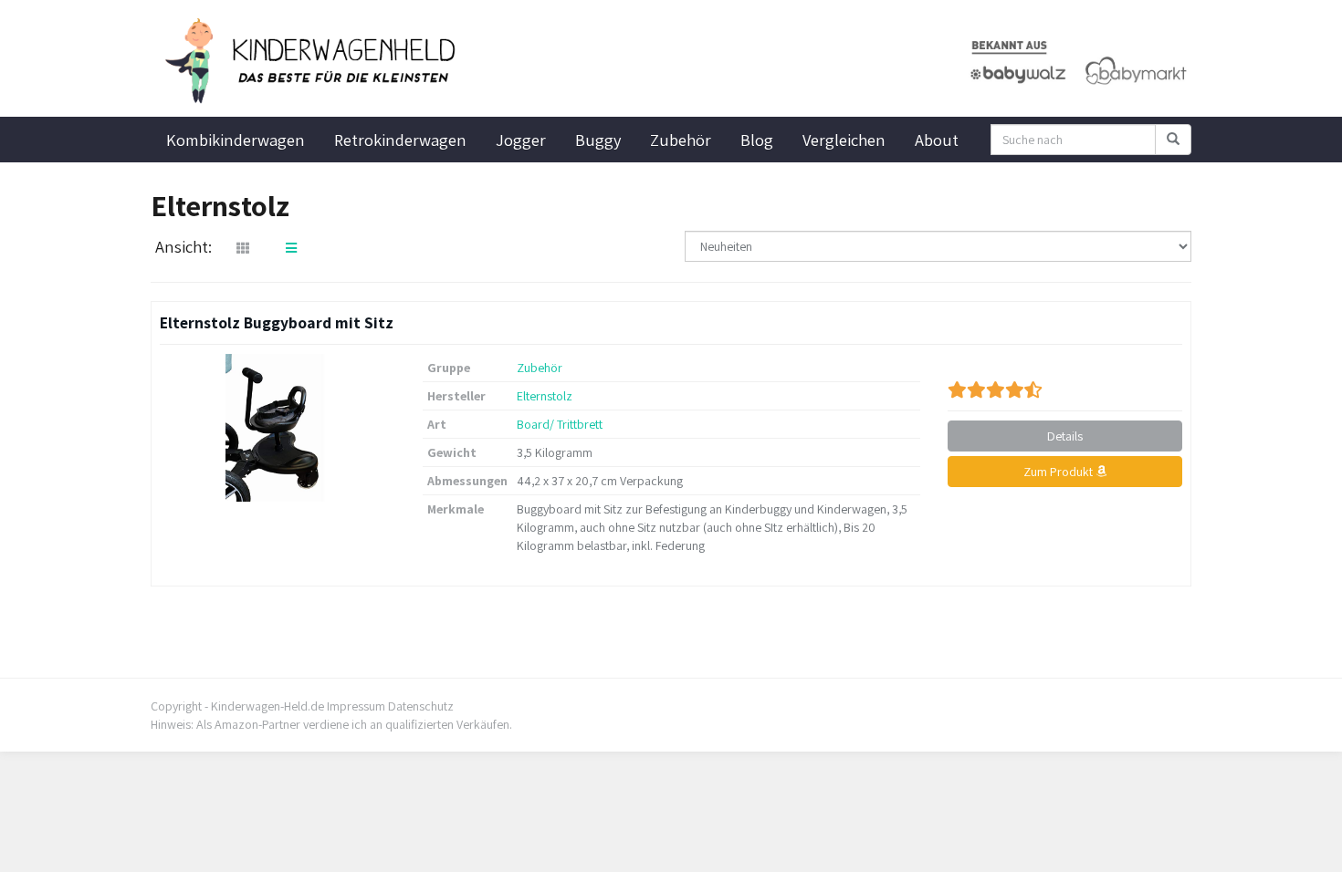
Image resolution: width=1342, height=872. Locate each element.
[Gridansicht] (243, 248)
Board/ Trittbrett (560, 424)
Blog (756, 140)
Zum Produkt (1059, 471)
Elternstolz (544, 396)
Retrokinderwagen (400, 140)
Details (1065, 436)
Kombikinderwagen (235, 140)
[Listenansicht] (291, 248)
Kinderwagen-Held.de (267, 706)
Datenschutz (421, 706)
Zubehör (680, 140)
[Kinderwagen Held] (315, 61)
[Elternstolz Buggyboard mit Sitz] (277, 428)
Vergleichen (844, 140)
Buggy (598, 140)
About (937, 140)
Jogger (521, 140)
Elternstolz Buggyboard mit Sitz (276, 322)
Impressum (356, 706)
